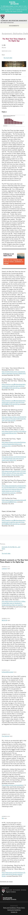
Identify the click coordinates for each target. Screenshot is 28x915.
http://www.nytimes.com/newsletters (12, 785)
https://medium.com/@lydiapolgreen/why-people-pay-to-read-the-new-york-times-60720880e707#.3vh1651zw (14, 386)
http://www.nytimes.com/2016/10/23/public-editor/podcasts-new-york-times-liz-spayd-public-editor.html (14, 458)
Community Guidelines (14, 910)
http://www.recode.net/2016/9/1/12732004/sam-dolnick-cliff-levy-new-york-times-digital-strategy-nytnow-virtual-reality (14, 473)
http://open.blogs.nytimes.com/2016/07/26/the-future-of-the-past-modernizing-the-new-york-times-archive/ (14, 418)
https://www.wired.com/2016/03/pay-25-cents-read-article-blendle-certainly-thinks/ (13, 874)
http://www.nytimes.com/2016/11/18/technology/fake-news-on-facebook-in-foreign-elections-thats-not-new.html (14, 603)
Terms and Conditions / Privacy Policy (14, 907)
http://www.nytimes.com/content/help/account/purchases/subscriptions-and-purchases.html (14, 444)
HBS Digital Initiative (8, 6)
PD (4, 45)
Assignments (14, 25)
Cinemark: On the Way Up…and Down (11, 547)
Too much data (8, 58)
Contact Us (14, 912)
